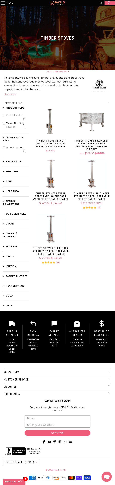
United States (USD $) (19, 462)
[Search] (101, 3)
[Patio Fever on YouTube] (49, 442)
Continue (57, 432)
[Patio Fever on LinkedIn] (70, 442)
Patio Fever (60, 470)
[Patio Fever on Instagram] (60, 442)
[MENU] (1, 3)
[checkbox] (16, 117)
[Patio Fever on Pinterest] (54, 442)
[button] (107, 477)
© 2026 (50, 470)
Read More (10, 94)
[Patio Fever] (57, 3)
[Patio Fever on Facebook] (44, 442)
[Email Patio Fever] (65, 442)
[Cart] (110, 3)
